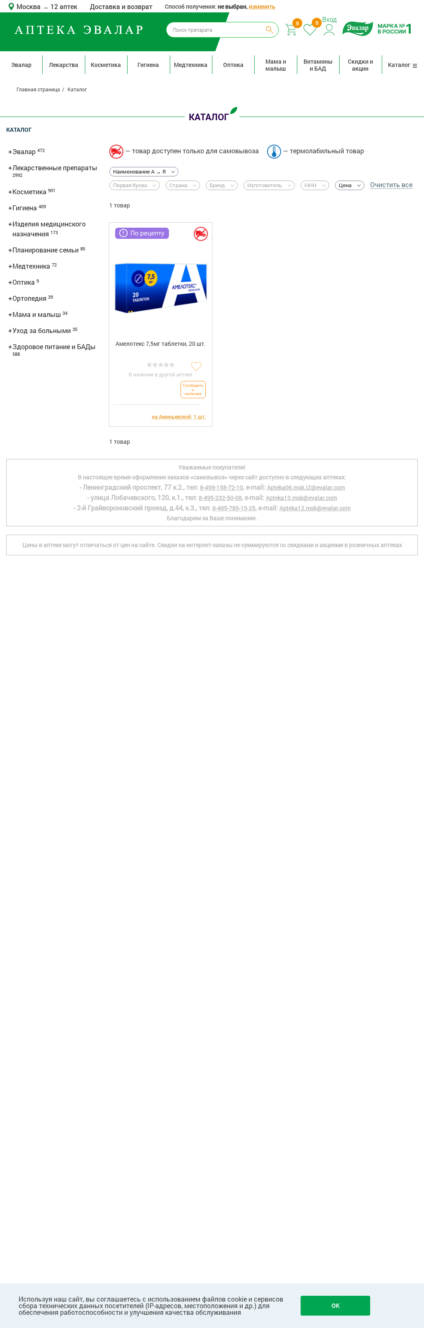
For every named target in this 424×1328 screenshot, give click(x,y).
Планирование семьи (46, 249)
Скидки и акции (360, 64)
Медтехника (190, 65)
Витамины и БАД (318, 64)
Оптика (233, 65)
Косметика (106, 65)
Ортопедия (30, 298)
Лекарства (63, 65)
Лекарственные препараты (54, 167)
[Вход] (330, 28)
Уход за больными (42, 330)
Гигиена (148, 65)
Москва (29, 6)
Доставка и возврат (121, 6)
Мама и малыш (275, 64)
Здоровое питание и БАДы (54, 346)
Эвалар (21, 65)
